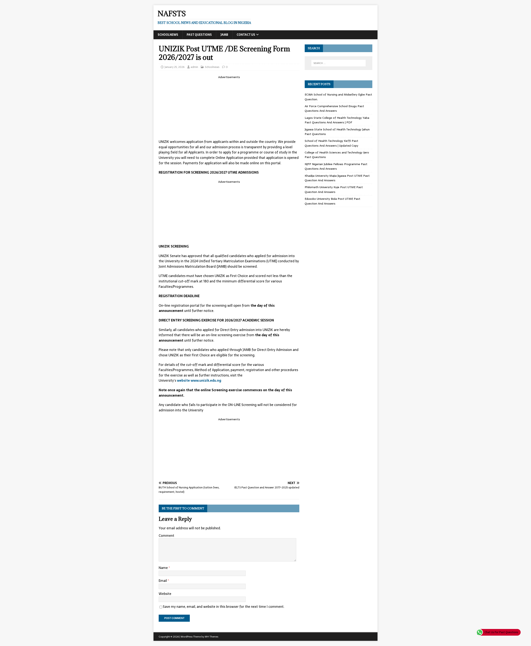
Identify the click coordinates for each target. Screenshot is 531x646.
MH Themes (211, 637)
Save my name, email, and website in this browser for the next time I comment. (223, 606)
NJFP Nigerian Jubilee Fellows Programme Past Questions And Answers (336, 166)
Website (165, 593)
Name (164, 567)
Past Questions (199, 34)
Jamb (224, 34)
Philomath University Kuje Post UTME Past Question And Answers (334, 189)
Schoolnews (168, 34)
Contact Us (246, 34)
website (183, 380)
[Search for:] (338, 63)
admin (194, 67)
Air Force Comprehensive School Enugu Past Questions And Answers (334, 108)
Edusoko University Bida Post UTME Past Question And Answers (332, 201)
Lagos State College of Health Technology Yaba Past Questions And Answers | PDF (337, 120)
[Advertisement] (229, 108)
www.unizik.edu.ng (206, 380)
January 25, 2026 (174, 67)
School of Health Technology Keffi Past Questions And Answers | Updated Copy (331, 143)
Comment (166, 535)
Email (163, 580)
